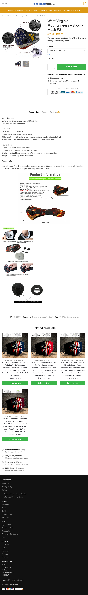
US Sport (11, 16)
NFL (15, 360)
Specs (44, 112)
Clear (49, 54)
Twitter (4, 548)
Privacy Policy (7, 487)
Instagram (5, 551)
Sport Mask (41, 317)
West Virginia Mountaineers (69, 317)
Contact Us (6, 483)
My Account (6, 525)
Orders (4, 508)
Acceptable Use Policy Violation (15, 494)
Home (4, 16)
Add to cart (71, 66)
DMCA (4, 490)
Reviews (53, 112)
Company (5, 505)
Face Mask (9, 360)
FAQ (3, 537)
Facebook (5, 545)
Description (34, 112)
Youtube (5, 557)
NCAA (34, 317)
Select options (15, 383)
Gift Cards (5, 517)
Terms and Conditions (10, 534)
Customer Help (7, 528)
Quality (4, 511)
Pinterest (5, 554)
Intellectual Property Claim (13, 497)
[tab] (34, 110)
